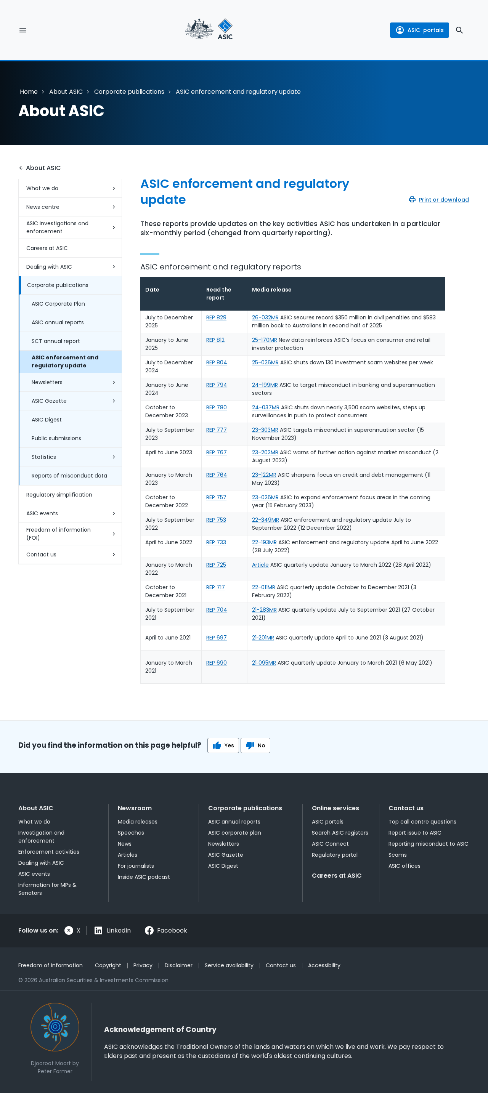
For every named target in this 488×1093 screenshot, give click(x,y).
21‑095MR (264, 663)
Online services (335, 808)
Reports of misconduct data (69, 475)
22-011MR (263, 587)
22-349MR (265, 520)
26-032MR (265, 317)
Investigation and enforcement (41, 837)
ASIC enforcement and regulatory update (65, 361)
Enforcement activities (48, 852)
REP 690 (216, 663)
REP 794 (216, 385)
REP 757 (216, 497)
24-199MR (265, 385)
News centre (42, 207)
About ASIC (66, 91)
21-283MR (264, 610)
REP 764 (216, 475)
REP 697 (216, 637)
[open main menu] (22, 30)
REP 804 (216, 362)
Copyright (108, 965)
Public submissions (56, 438)
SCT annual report (56, 341)
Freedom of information (50, 965)
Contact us (41, 554)
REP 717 (215, 587)
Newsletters (47, 382)
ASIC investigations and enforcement (57, 227)
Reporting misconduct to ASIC (428, 844)
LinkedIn (119, 930)
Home (29, 91)
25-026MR (265, 362)
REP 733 (216, 542)
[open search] (459, 30)
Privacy (142, 965)
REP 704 (216, 610)
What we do (42, 188)
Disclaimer (179, 965)
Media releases (137, 821)
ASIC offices (404, 866)
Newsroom (135, 808)
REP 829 (216, 317)
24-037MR (265, 407)
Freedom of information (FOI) (58, 534)
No (261, 745)
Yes (229, 745)
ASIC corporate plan (234, 833)
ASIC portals (328, 821)
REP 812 (215, 340)
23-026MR (265, 497)
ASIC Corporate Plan (58, 304)
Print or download (444, 200)
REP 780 (216, 407)
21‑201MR (263, 637)
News (125, 844)
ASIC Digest (47, 419)
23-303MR (265, 430)
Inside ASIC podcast (144, 877)
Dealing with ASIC (49, 267)
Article (260, 565)
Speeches (131, 833)
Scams (397, 855)
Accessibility (324, 965)
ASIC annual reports (58, 322)
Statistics (44, 457)
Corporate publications (129, 91)
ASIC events (42, 513)
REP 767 (216, 452)
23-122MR (264, 475)
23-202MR (265, 452)
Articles (127, 855)
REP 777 (216, 430)
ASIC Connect (330, 844)
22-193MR (264, 542)
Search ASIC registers (340, 833)
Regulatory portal (335, 855)
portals (426, 30)
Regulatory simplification (59, 494)
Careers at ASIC (47, 248)
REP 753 (216, 520)
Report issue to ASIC (414, 833)
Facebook (172, 930)
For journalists (136, 866)
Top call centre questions (422, 821)
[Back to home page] (209, 30)
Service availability (229, 965)
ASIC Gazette (49, 401)
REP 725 (216, 565)
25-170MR (264, 340)
